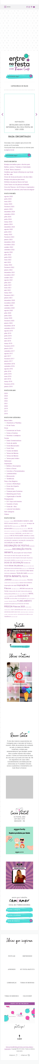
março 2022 (8, 265)
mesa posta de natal (14, 591)
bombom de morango (15, 531)
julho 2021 (7, 283)
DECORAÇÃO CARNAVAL (11, 540)
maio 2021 (7, 288)
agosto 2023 (8, 229)
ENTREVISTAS (18, 568)
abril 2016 (7, 379)
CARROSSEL (18, 533)
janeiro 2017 (8, 361)
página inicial (9, 150)
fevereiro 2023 (9, 237)
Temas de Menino (12, 456)
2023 (6, 398)
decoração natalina (9, 560)
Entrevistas (10, 489)
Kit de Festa (10, 425)
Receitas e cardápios (13, 435)
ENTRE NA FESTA (9, 568)
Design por (12, 1055)
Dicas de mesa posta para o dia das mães (18, 177)
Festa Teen (10, 448)
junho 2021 (8, 285)
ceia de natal (25, 533)
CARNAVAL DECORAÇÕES (9, 533)
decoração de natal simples (12, 557)
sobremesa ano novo (20, 609)
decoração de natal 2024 (22, 555)
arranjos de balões (23, 523)
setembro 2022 (9, 250)
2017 (6, 411)
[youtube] (34, 7)
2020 (6, 406)
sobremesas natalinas (13, 614)
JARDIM (22, 588)
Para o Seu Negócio (11, 481)
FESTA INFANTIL (12, 576)
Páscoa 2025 (19, 606)
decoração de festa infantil (23, 553)
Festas (6, 438)
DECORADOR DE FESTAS (20, 538)
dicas (30, 560)
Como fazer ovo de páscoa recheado (16, 184)
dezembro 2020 (9, 300)
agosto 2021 (8, 280)
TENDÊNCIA (7, 616)
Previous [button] (2, 113)
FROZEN (30, 580)
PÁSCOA (8, 606)
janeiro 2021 (8, 298)
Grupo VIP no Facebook (19, 1003)
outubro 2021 (8, 277)
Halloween (7, 461)
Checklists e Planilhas (13, 423)
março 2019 (8, 343)
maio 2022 (7, 260)
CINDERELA (27, 535)
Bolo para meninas (23, 528)
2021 (6, 403)
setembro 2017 (9, 351)
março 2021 (8, 293)
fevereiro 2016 (9, 384)
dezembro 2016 (9, 364)
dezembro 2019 (9, 326)
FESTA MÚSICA (15, 580)
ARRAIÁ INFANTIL (13, 523)
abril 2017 (7, 356)
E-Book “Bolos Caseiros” (12, 169)
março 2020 (8, 318)
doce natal (32, 565)
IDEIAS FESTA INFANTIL (26, 582)
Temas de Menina (12, 453)
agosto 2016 (8, 369)
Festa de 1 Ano (11, 506)
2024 (6, 396)
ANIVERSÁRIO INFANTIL (22, 521)
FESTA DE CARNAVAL (10, 573)
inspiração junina (15, 588)
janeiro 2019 (8, 348)
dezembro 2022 (9, 242)
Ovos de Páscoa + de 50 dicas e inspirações (19, 187)
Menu (9, 7)
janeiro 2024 (8, 224)
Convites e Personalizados (15, 471)
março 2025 (8, 204)
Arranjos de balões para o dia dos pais (17, 164)
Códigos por (24, 1055)
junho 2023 (8, 232)
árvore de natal (14, 616)
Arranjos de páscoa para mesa (14, 179)
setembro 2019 (9, 328)
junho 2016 (8, 374)
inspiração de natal (10, 585)
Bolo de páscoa (16, 528)
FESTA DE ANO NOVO (26, 571)
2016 (6, 413)
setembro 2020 (9, 308)
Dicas (6, 428)
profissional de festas (23, 603)
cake (21, 531)
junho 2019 (8, 336)
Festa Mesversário (12, 446)
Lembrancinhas (11, 473)
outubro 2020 (8, 305)
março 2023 (8, 234)
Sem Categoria (9, 512)
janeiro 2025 (8, 209)
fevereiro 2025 (9, 206)
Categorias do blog (19, 86)
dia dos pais (26, 560)
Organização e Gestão (13, 496)
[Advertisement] (19, 30)
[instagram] (29, 7)
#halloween (6, 521)
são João (31, 614)
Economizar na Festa (13, 430)
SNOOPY (12, 609)
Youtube (19, 626)
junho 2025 (8, 199)
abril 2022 (7, 262)
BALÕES (10, 526)
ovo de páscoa (22, 598)
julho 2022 (7, 255)
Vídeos (6, 514)
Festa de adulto (11, 443)
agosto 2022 (8, 252)
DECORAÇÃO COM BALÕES (26, 540)
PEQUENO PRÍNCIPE (13, 601)
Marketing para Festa (13, 494)
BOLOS (30, 528)
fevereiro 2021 (9, 295)
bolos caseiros (7, 531)
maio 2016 (7, 376)
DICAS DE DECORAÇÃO (13, 563)
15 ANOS (11, 521)
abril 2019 (7, 341)
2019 (6, 408)
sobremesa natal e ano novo (12, 612)
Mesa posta (10, 476)
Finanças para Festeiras (14, 491)
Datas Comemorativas (13, 440)
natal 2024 (6, 596)
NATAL (31, 593)
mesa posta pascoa (26, 591)
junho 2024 (8, 219)
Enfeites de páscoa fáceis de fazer (16, 182)
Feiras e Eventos (12, 433)
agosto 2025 (8, 196)
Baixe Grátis (8, 420)
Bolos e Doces (11, 468)
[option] (19, 113)
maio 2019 (7, 338)
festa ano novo (25, 568)
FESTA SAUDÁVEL (23, 580)
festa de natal (22, 573)
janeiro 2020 (8, 323)
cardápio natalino (27, 531)
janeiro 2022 (8, 270)
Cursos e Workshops (13, 484)
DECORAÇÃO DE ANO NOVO (13, 543)
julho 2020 (7, 313)
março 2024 (8, 222)
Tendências (10, 479)
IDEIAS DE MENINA (15, 582)
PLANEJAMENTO (24, 601)
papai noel (29, 598)
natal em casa (13, 596)
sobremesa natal (30, 609)
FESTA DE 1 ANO (14, 570)
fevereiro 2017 (9, 359)
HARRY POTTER (7, 582)
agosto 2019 (8, 331)
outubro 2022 (8, 247)
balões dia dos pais (17, 526)
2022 (6, 401)
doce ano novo (26, 565)
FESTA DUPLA (30, 573)
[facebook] (26, 7)
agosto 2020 (8, 310)
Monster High (19, 593)
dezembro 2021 (9, 272)
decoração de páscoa (26, 557)
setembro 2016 (9, 366)
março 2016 (8, 381)
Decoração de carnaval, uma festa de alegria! (19, 189)
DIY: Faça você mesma (14, 501)
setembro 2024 (9, 214)
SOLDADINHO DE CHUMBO (23, 614)
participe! (19, 1026)
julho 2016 (7, 371)
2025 (6, 393)
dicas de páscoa (16, 565)
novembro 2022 (9, 244)
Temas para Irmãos (12, 458)
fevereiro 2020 (9, 321)
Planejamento (8, 499)
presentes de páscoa (10, 603)
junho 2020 (8, 315)
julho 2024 (7, 217)
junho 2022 (8, 257)
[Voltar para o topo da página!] (19, 1040)
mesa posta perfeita (10, 593)
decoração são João (19, 560)
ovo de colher (13, 598)
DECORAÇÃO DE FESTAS (16, 545)
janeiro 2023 (8, 239)
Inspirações (8, 463)
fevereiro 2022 (9, 267)
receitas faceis (7, 609)
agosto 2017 (8, 353)
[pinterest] (31, 7)
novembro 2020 (9, 303)
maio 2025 (7, 201)
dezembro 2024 (9, 212)
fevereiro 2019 (9, 346)
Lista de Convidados (13, 509)
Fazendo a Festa (12, 504)
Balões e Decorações (13, 466)
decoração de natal (9, 555)
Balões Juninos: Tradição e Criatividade (17, 167)
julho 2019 (7, 333)
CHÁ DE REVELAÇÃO (16, 535)
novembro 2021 (9, 275)
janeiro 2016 (8, 386)
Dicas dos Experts (12, 486)
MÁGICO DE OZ (25, 593)
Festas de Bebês (12, 451)
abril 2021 (7, 290)
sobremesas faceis (24, 612)
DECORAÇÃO (31, 538)
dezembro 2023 (9, 227)
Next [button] (36, 113)
